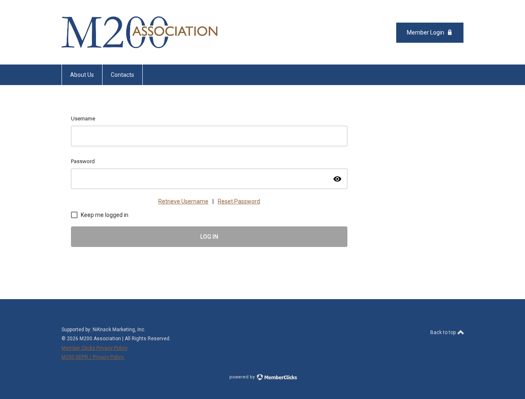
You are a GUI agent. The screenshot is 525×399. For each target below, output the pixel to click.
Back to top (443, 332)
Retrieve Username (183, 201)
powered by (242, 377)
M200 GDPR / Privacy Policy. (93, 357)
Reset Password (239, 201)
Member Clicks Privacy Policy (95, 348)
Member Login (425, 32)
